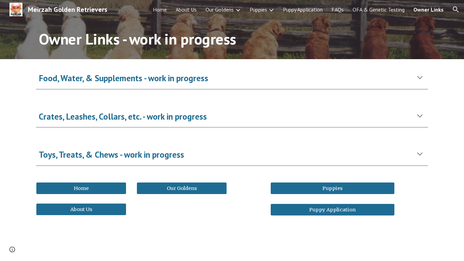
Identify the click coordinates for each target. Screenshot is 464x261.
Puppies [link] (258, 9)
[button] (456, 9)
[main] (215, 39)
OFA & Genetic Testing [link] (379, 9)
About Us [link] (186, 9)
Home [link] (160, 9)
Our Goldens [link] (220, 9)
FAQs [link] (338, 9)
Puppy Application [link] (303, 9)
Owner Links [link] (428, 9)
